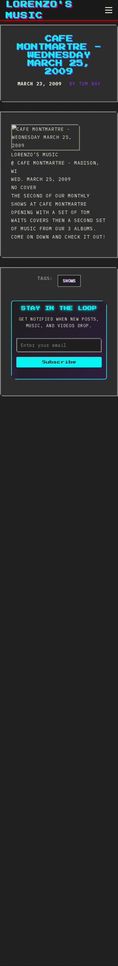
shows (69, 280)
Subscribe (59, 362)
